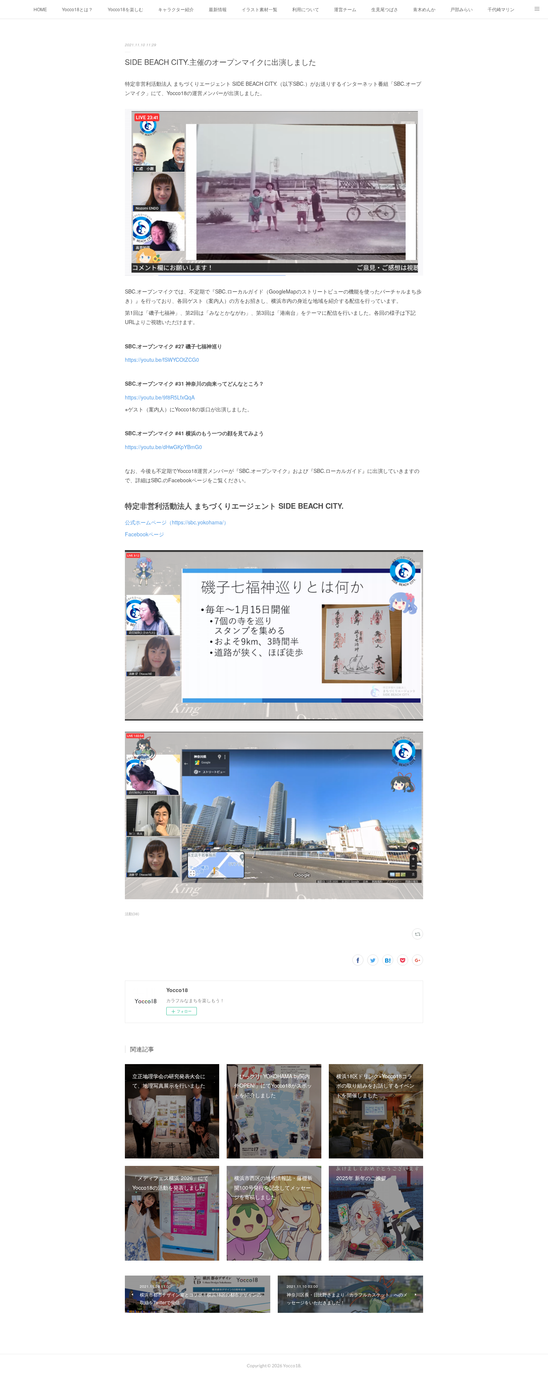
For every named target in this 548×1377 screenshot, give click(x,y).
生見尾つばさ (384, 9)
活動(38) (132, 913)
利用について (305, 9)
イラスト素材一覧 (259, 9)
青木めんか (424, 9)
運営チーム (345, 9)
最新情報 (218, 9)
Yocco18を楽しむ (125, 9)
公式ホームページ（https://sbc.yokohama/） (177, 522)
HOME (40, 9)
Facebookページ (144, 534)
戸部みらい (461, 9)
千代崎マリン (501, 9)
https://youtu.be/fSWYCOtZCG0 (162, 359)
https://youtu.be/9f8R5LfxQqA (160, 397)
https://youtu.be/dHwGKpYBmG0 (163, 447)
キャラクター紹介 (176, 9)
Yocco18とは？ (77, 9)
